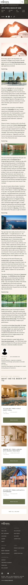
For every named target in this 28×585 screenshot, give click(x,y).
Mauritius (16, 208)
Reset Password (5, 550)
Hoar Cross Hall (16, 325)
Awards (7, 341)
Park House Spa (22, 125)
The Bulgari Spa (15, 159)
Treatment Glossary (6, 562)
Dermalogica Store (18, 188)
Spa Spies (16, 536)
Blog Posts (17, 533)
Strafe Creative (9, 580)
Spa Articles (17, 530)
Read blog (14, 420)
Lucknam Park (5, 260)
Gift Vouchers (5, 533)
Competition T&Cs (18, 553)
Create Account (5, 553)
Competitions (17, 538)
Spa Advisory (4, 567)
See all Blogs (14, 511)
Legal (15, 550)
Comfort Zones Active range (8, 318)
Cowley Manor (6, 330)
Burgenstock (4, 239)
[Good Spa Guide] (5, 1)
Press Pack (4, 565)
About (2, 541)
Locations (3, 536)
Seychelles (11, 109)
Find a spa (3, 530)
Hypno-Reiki (4, 199)
